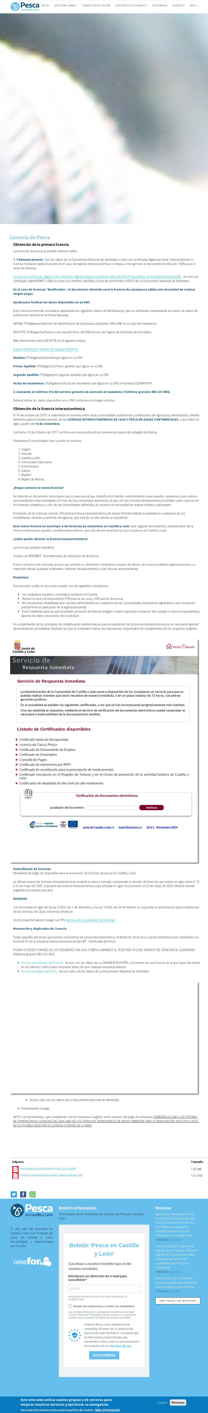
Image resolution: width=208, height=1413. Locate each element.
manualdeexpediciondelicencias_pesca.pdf (48, 1169)
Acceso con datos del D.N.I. (39, 971)
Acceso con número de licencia (41, 963)
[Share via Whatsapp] (32, 1194)
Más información (107, 1410)
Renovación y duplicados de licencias (91, 920)
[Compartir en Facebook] (23, 1194)
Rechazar (178, 1402)
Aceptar (162, 1402)
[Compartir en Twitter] (14, 1194)
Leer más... (176, 1240)
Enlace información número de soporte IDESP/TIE (45, 349)
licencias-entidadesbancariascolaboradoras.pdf (51, 1175)
